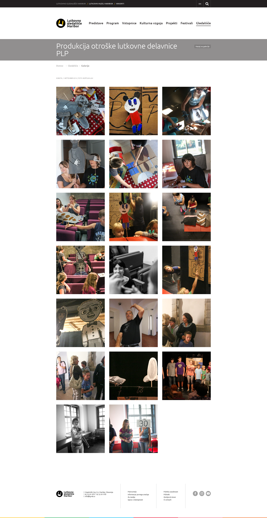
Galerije (85, 66)
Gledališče (203, 23)
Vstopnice (129, 23)
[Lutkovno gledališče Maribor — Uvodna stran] (69, 23)
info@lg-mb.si (90, 496)
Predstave (96, 23)
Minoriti (120, 3)
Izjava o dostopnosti (135, 500)
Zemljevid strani (170, 497)
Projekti (171, 23)
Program (112, 23)
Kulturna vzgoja (151, 23)
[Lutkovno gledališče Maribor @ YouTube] (208, 493)
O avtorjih (167, 500)
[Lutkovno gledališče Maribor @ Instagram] (201, 493)
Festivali (187, 23)
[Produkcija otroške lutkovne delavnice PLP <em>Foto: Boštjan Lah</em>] (80, 111)
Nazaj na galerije (203, 46)
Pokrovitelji (132, 492)
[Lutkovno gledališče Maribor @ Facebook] (195, 493)
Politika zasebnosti (171, 492)
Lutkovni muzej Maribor (101, 3)
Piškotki (167, 494)
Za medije (131, 497)
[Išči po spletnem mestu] (206, 3)
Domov (59, 66)
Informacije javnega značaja (138, 494)
